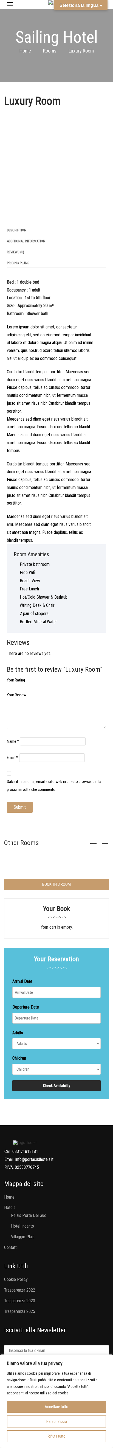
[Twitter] (14, 216)
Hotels (9, 1207)
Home (25, 51)
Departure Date (25, 1007)
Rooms (49, 51)
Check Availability (56, 1085)
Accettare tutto (56, 1407)
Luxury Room (32, 101)
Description (16, 230)
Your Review (16, 694)
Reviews (15, 252)
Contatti (11, 1247)
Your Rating (16, 680)
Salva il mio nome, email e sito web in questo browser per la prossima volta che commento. (54, 785)
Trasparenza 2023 (19, 1300)
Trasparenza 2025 (19, 1311)
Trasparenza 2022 (19, 1290)
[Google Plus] (31, 216)
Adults (17, 1032)
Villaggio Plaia (23, 1236)
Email (12, 757)
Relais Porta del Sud (28, 1215)
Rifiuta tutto (57, 1436)
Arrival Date (22, 981)
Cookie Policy (16, 1279)
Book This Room (56, 884)
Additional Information (26, 241)
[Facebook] (5, 216)
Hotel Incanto (22, 1226)
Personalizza (56, 1421)
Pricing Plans (18, 263)
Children (19, 1058)
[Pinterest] (22, 216)
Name (13, 741)
